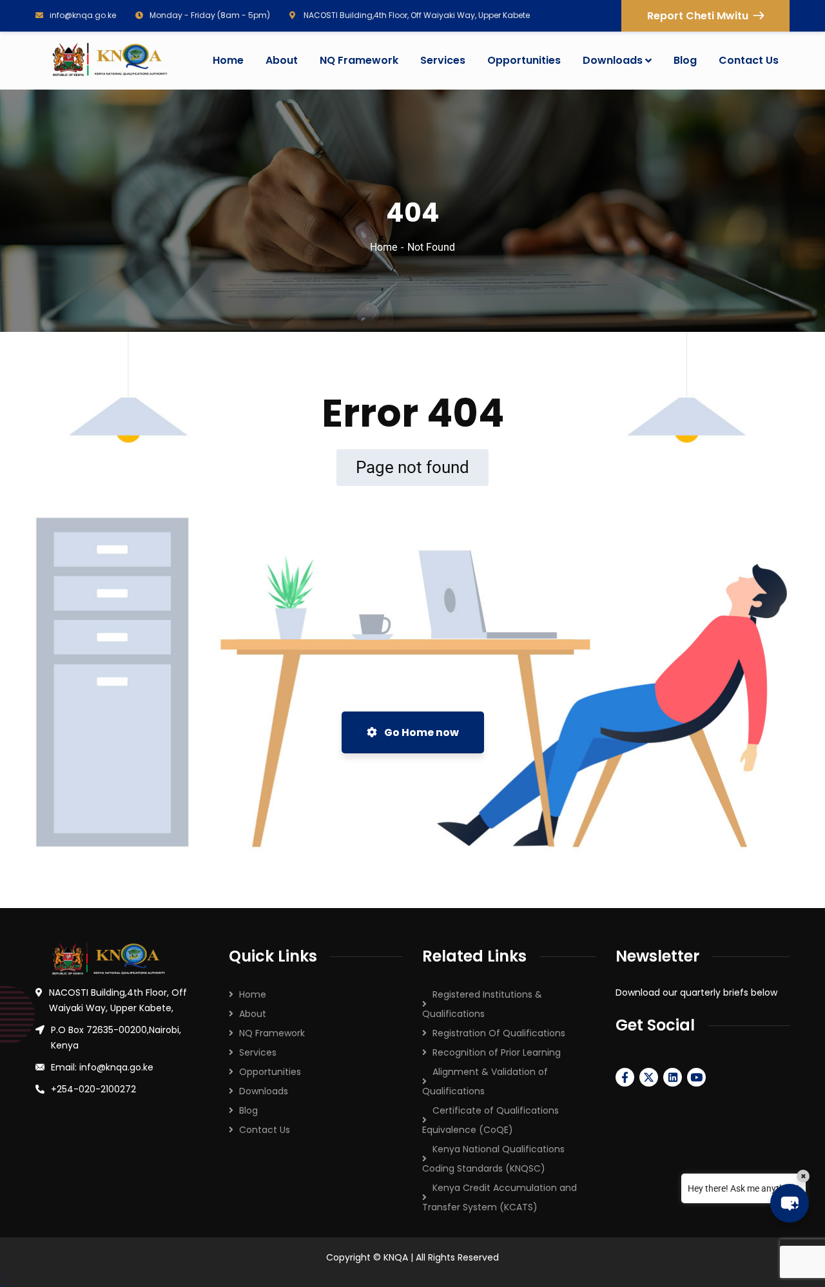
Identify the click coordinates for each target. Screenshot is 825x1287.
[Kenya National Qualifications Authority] (108, 60)
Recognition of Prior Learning (496, 1052)
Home (383, 247)
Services (258, 1052)
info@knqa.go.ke (83, 15)
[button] (789, 1203)
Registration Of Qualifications (498, 1033)
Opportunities (270, 1071)
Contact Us (264, 1129)
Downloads (263, 1091)
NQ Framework (272, 1033)
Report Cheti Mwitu (697, 15)
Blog (248, 1110)
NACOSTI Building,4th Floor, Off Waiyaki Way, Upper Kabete (416, 15)
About (252, 1013)
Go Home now (420, 732)
